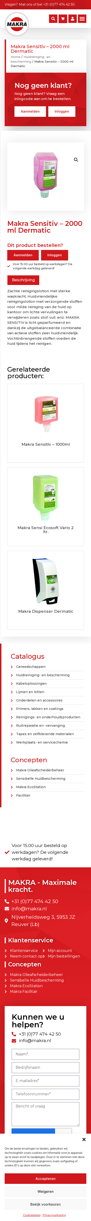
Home (16, 57)
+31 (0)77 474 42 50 (59, 4)
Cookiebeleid (31, 1215)
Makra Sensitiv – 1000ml (45, 444)
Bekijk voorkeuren (45, 1204)
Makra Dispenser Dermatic (45, 611)
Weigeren (46, 1191)
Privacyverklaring (54, 1215)
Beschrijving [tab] (23, 280)
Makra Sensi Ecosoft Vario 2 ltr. (46, 529)
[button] (84, 1139)
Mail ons (25, 4)
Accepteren (45, 1178)
